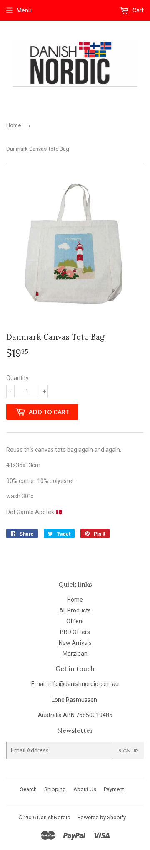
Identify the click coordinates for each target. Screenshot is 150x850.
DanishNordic (53, 817)
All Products (75, 610)
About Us (84, 789)
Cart (137, 10)
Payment (114, 789)
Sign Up (128, 750)
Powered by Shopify (102, 817)
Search (28, 789)
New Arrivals (75, 642)
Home (13, 125)
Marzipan (75, 653)
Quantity (17, 378)
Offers (75, 621)
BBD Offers (75, 632)
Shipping (55, 789)
